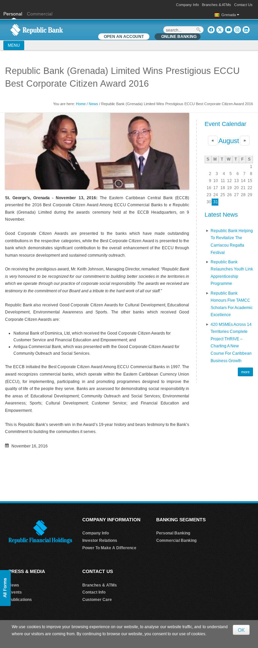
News (93, 104)
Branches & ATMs (216, 5)
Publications (20, 599)
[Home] (36, 29)
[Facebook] (211, 29)
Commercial (39, 13)
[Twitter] (219, 29)
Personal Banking (173, 533)
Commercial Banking (176, 540)
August (228, 140)
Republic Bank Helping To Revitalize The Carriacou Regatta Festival (232, 241)
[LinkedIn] (246, 29)
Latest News (221, 214)
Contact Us (243, 5)
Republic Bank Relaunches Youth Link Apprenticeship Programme (232, 273)
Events (15, 592)
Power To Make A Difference (109, 548)
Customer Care (97, 599)
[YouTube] (228, 29)
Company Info (187, 5)
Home (81, 104)
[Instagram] (237, 29)
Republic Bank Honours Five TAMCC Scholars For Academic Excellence (232, 304)
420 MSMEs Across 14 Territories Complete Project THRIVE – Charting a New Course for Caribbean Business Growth (231, 342)
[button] (5, 588)
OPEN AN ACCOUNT (124, 36)
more (245, 372)
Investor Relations (99, 540)
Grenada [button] (229, 15)
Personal (13, 13)
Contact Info (93, 592)
